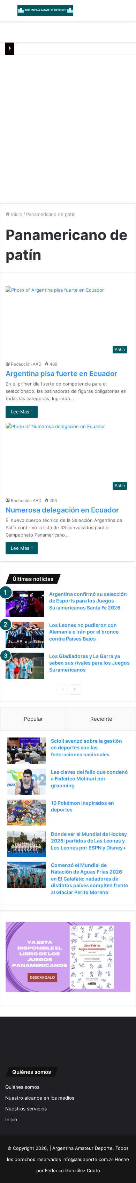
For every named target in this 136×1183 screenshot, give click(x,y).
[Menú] (8, 13)
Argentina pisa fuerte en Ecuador (61, 373)
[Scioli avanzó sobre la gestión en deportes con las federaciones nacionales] (26, 750)
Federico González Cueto (72, 1170)
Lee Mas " (21, 411)
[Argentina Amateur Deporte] (45, 10)
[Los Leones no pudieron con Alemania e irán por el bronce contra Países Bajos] (25, 635)
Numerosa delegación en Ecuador (62, 510)
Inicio (16, 214)
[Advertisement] (68, 127)
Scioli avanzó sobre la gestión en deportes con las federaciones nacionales (86, 747)
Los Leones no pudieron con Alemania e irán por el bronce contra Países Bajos (84, 632)
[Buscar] (127, 13)
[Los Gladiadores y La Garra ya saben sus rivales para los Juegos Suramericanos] (25, 666)
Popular (33, 719)
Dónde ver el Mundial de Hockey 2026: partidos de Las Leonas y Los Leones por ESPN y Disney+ (89, 841)
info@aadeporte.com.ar (87, 1159)
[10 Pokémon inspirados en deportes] (26, 813)
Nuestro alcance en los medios (39, 1098)
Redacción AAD (26, 364)
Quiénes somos (22, 1087)
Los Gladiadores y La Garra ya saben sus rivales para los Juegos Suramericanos (89, 663)
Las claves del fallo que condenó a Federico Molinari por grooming (89, 778)
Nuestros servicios (26, 1108)
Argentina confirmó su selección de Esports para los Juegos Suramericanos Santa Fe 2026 (88, 601)
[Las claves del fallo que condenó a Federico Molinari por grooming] (26, 782)
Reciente (101, 719)
